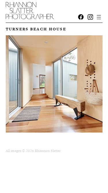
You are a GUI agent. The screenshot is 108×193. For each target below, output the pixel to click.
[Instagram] (90, 17)
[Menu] (99, 17)
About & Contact (31, 7)
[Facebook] (81, 17)
